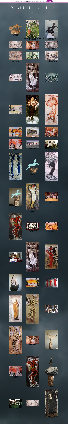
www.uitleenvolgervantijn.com (47, 18)
